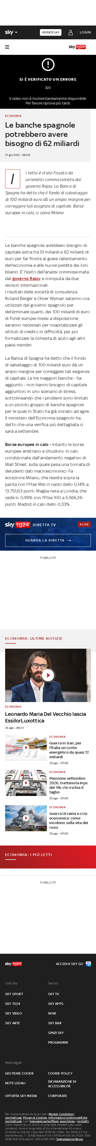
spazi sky (56, 1033)
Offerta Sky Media (21, 1096)
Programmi (58, 1042)
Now (52, 1013)
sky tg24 (12, 1004)
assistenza (67, 1121)
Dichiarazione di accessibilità (62, 1084)
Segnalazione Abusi (69, 1139)
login (85, 32)
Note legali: (13, 1063)
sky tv (53, 994)
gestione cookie (19, 1073)
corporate (57, 1096)
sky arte (12, 1023)
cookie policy (60, 1073)
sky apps (56, 1004)
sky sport (14, 994)
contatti (83, 1121)
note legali (15, 1083)
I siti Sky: (11, 983)
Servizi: (53, 983)
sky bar (54, 1023)
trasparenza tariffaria (44, 1121)
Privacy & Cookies (35, 1117)
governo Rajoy (26, 278)
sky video (13, 1013)
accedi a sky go (69, 964)
